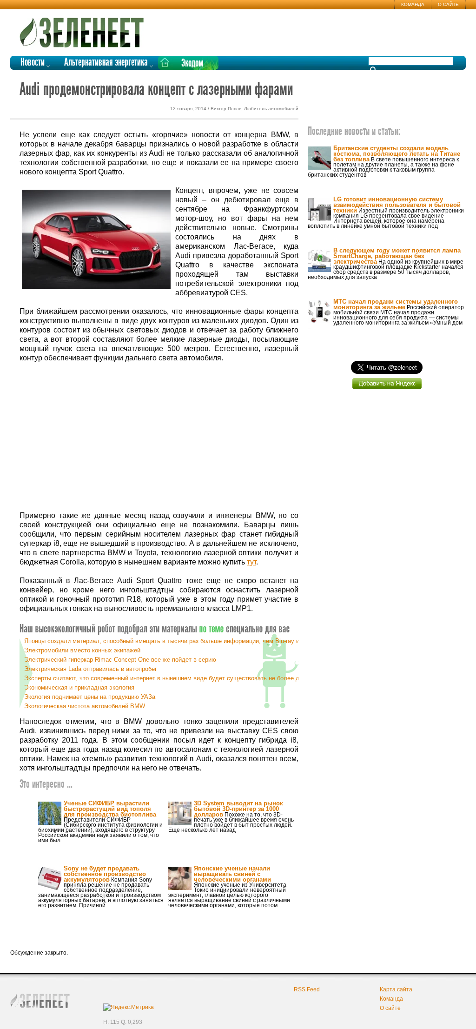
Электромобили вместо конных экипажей (82, 650)
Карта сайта (396, 989)
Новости (32, 62)
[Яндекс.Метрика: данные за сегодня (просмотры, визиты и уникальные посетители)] (128, 1007)
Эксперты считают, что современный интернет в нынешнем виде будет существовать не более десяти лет (175, 678)
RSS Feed (307, 989)
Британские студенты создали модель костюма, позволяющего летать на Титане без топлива (396, 154)
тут (251, 562)
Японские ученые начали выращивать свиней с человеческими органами (232, 874)
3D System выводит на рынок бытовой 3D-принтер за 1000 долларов (238, 809)
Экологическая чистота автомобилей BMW (84, 706)
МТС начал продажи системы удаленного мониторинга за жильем (395, 304)
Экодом (192, 63)
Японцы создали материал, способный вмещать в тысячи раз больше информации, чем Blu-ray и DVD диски (178, 640)
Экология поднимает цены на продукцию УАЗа (89, 696)
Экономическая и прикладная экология (79, 687)
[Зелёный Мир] (85, 29)
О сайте (448, 4)
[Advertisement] (159, 437)
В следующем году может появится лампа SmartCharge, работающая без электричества (397, 256)
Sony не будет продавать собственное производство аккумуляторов (105, 874)
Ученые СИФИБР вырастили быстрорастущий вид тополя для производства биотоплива (110, 809)
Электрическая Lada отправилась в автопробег (90, 668)
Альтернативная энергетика (106, 62)
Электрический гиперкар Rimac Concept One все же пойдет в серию (120, 659)
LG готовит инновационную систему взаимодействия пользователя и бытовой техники (397, 205)
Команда (412, 4)
